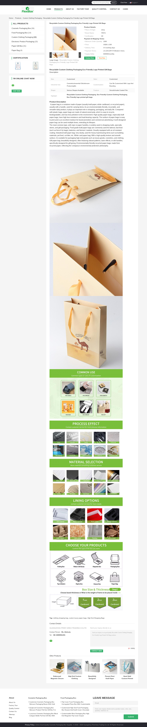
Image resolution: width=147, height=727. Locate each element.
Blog (10, 717)
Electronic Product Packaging (23, 41)
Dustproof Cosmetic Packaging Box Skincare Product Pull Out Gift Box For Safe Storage (42, 709)
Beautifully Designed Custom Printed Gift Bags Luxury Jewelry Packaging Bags (92, 677)
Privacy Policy (29, 725)
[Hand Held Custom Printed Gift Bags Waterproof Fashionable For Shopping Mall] (127, 666)
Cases (125, 9)
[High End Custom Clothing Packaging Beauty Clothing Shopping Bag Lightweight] (74, 666)
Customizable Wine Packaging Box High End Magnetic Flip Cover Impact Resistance (75, 715)
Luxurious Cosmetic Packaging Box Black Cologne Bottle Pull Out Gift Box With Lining (43, 715)
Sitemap (12, 714)
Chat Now (124, 2)
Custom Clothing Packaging (32, 18)
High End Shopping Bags (95, 618)
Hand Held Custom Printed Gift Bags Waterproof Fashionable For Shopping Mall (127, 677)
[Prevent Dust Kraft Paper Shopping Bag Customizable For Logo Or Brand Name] (109, 666)
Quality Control (99, 9)
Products (58, 9)
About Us (70, 9)
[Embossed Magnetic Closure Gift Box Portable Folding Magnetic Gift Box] (57, 666)
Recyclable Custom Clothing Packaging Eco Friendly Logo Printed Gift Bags (64, 62)
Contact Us (115, 9)
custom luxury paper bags (78, 618)
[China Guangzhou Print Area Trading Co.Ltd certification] (18, 66)
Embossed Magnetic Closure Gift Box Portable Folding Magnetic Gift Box (57, 677)
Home (48, 9)
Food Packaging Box (20, 33)
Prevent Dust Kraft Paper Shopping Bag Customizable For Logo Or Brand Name (109, 677)
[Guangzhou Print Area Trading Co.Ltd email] (14, 85)
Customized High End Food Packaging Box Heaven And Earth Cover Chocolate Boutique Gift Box (75, 709)
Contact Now (90, 58)
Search (113, 2)
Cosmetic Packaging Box (21, 28)
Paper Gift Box (17, 46)
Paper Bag (16, 50)
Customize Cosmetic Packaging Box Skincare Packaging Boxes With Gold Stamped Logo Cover (42, 703)
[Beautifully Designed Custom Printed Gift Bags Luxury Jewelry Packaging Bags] (92, 666)
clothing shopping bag (60, 618)
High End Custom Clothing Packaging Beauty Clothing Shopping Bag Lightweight (74, 677)
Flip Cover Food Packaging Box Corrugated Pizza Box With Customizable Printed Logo (76, 703)
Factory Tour (83, 9)
